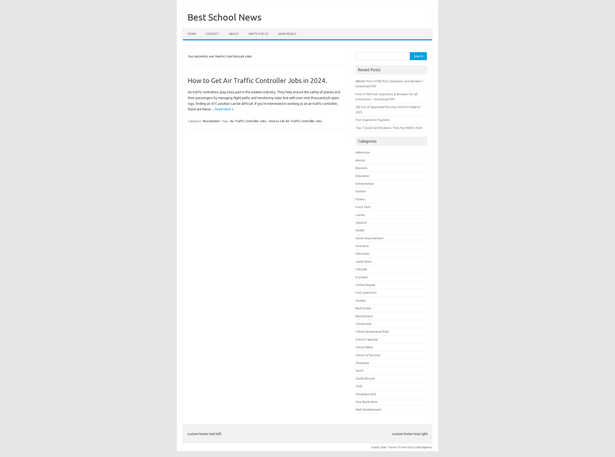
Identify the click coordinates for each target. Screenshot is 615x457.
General (361, 222)
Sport (359, 370)
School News (364, 347)
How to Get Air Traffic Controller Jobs (295, 121)
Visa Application (367, 401)
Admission (363, 152)
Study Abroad (365, 378)
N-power (362, 277)
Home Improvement (369, 238)
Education (362, 176)
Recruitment (211, 121)
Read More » (224, 109)
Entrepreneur (365, 183)
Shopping (362, 362)
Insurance (362, 246)
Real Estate (363, 308)
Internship (362, 253)
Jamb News (364, 261)
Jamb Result (287, 33)
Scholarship (364, 323)
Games (360, 214)
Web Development (368, 409)
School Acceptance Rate (372, 331)
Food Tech (363, 207)
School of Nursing (368, 355)
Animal (360, 160)
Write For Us (258, 33)
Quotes (361, 300)
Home (192, 33)
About (234, 33)
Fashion (361, 191)
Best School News (224, 17)
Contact (212, 33)
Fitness (360, 199)
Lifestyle (361, 269)
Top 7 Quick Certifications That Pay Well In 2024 (389, 127)
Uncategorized (366, 394)
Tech (359, 386)
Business (362, 168)
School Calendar (367, 339)
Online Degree (365, 284)
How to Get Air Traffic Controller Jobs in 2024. (257, 80)
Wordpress (424, 447)
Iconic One (379, 447)
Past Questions (366, 292)
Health (360, 230)
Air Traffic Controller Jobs (248, 121)
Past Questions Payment (373, 119)
